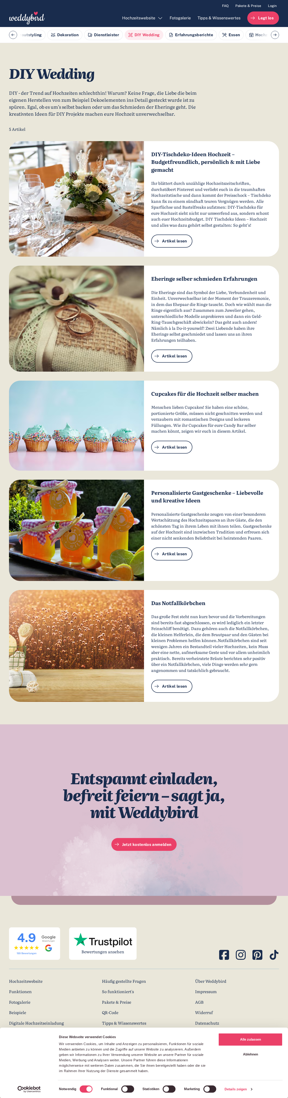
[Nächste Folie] (275, 35)
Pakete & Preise (248, 6)
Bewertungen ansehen (102, 951)
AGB (199, 1002)
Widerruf (204, 1012)
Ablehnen (250, 1054)
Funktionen (20, 991)
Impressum (206, 991)
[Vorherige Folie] (13, 35)
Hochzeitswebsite (138, 18)
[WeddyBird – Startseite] (27, 18)
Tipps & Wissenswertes (219, 18)
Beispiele (17, 1012)
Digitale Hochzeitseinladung (36, 1023)
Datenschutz (207, 1023)
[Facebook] (224, 955)
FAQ (225, 6)
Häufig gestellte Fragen (124, 981)
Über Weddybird (210, 981)
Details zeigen (236, 1089)
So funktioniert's (118, 991)
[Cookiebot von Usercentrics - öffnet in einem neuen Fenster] (29, 1089)
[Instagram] (241, 955)
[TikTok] (274, 955)
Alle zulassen (250, 1039)
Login (272, 6)
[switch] (127, 1089)
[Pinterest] (257, 955)
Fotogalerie (180, 18)
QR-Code (110, 1012)
